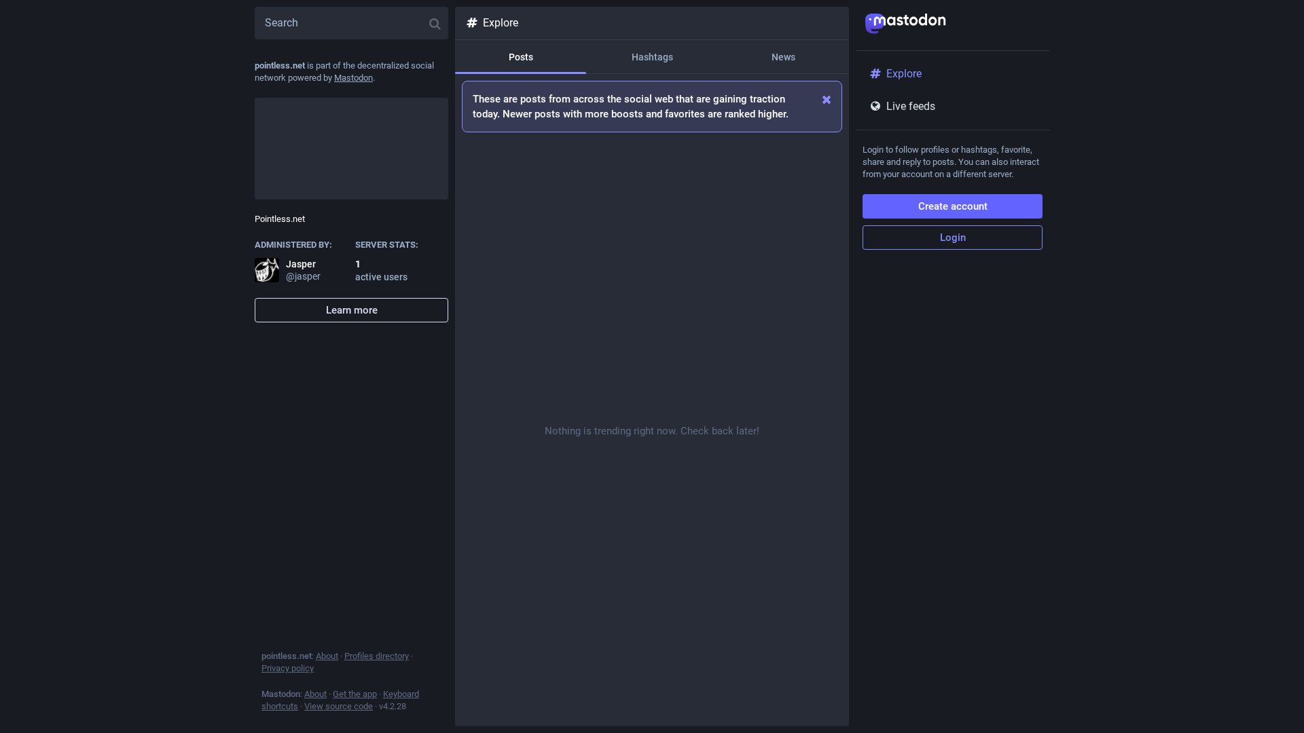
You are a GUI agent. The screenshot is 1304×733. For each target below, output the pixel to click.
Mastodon (353, 78)
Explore (500, 22)
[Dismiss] (827, 99)
